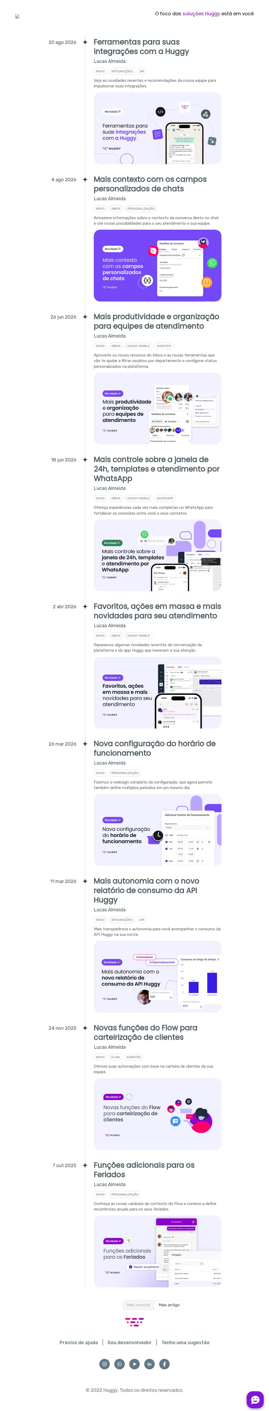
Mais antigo (169, 1305)
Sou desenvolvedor (129, 1342)
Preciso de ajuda (79, 1342)
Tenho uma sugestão (185, 1342)
